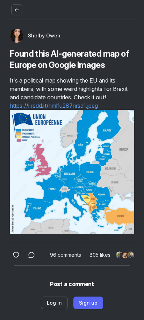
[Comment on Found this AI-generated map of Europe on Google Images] (31, 255)
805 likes (99, 255)
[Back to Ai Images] (16, 9)
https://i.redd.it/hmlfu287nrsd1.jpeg (54, 105)
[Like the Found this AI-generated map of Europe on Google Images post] (16, 255)
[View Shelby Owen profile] (17, 36)
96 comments (65, 255)
